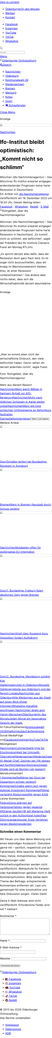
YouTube (10, 32)
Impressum (12, 1024)
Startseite (6, 418)
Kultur (9, 96)
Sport (8, 101)
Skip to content (9, 2)
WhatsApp (11, 41)
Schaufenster (17, 105)
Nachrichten (13, 71)
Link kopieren (43, 419)
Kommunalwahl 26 (16, 80)
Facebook (11, 24)
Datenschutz (13, 1029)
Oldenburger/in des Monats (22, 9)
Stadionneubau (16, 731)
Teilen (34, 419)
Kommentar (8, 916)
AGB (8, 1033)
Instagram (11, 28)
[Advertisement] (26, 323)
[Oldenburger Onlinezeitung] (18, 972)
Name (4, 940)
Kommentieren (21, 418)
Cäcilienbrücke (35, 731)
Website (5, 958)
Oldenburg (12, 75)
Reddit (34, 206)
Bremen (10, 88)
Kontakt (10, 17)
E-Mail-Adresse (11, 947)
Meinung (10, 92)
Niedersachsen (14, 84)
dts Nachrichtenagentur (34, 194)
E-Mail (45, 206)
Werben (10, 13)
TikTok (9, 36)
